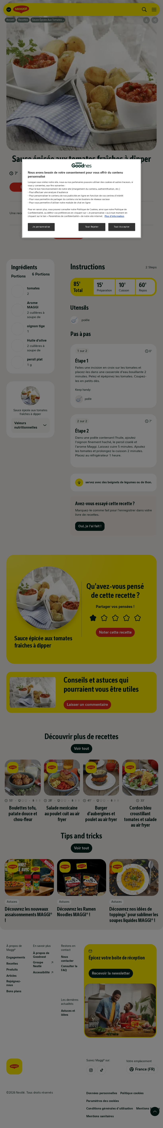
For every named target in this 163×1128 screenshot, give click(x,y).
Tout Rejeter (92, 226)
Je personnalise (41, 226)
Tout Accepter (121, 226)
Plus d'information (114, 216)
